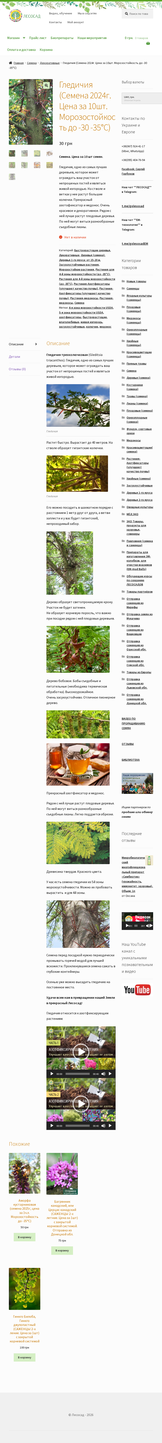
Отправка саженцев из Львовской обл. (137, 683)
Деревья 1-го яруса (140, 493)
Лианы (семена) (137, 403)
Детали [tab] (14, 356)
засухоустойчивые (72, 326)
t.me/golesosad (133, 206)
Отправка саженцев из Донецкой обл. (137, 699)
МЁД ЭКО (132, 514)
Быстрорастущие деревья (92, 250)
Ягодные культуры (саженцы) (139, 298)
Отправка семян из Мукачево (140, 616)
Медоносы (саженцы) (134, 320)
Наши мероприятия (92, 38)
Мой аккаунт (76, 22)
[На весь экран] (110, 1074)
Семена (32, 63)
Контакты (55, 22)
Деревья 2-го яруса (140, 500)
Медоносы (134, 440)
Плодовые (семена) (140, 410)
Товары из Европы (139, 672)
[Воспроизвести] (52, 1074)
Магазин (13, 38)
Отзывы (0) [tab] (17, 369)
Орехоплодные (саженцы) (137, 332)
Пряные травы (136, 363)
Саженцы (133, 288)
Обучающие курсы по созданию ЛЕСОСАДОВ (139, 580)
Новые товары (136, 281)
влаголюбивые (69, 322)
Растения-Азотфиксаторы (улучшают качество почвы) (86, 293)
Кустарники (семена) (135, 387)
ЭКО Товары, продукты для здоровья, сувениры (136, 527)
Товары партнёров (140, 591)
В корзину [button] (24, 1237)
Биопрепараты (62, 38)
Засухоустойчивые (140, 485)
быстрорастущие (95, 317)
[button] (46, 85)
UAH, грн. (129, 97)
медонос (105, 326)
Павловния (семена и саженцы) (140, 543)
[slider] (77, 1074)
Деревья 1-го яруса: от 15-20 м (79, 260)
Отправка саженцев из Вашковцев (135, 630)
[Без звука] (103, 1074)
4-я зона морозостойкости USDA (91, 307)
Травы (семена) (137, 396)
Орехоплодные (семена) (137, 420)
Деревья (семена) (93, 255)
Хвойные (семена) (139, 478)
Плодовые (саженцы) (134, 309)
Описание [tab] (16, 344)
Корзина (46, 49)
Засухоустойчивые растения (79, 264)
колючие (92, 326)
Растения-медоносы (84, 298)
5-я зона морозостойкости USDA (81, 312)
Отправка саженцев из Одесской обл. (136, 645)
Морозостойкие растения (76, 269)
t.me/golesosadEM (135, 244)
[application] (80, 1052)
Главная (19, 63)
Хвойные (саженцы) (134, 343)
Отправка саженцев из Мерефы (135, 603)
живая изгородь (91, 322)
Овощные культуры (140, 507)
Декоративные (50, 63)
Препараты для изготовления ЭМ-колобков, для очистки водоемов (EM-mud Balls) (139, 560)
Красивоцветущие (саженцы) (139, 354)
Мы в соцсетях (87, 13)
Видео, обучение (60, 13)
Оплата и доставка (21, 49)
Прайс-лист (38, 38)
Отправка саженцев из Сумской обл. (135, 661)
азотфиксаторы (70, 317)
